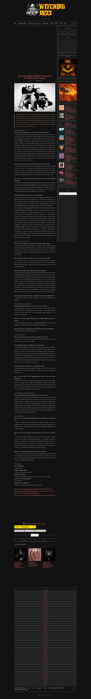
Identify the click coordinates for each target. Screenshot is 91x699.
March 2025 (45, 631)
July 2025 (45, 622)
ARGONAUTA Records (19, 530)
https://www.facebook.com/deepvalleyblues (27, 493)
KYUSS (56, 23)
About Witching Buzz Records (20, 687)
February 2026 (45, 605)
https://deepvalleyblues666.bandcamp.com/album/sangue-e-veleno (37, 491)
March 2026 (45, 602)
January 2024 (45, 665)
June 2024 (45, 653)
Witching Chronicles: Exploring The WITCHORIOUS (33, 564)
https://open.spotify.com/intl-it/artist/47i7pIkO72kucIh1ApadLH (35, 489)
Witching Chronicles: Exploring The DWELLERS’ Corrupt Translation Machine (70, 158)
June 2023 (45, 682)
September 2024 (45, 646)
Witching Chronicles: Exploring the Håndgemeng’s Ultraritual (69, 174)
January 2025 (45, 636)
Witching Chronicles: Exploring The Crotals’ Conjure (70, 124)
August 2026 (45, 590)
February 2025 (45, 634)
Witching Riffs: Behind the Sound (34, 23)
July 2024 (45, 651)
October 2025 (45, 614)
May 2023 (45, 684)
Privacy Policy (39, 687)
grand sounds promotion (40, 530)
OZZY (61, 23)
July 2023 (45, 680)
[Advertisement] (34, 36)
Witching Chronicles (22, 23)
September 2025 (45, 617)
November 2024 (45, 641)
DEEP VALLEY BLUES (29, 530)
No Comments (38, 80)
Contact (51, 23)
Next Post (45, 540)
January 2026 (45, 607)
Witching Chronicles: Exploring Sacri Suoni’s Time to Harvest (70, 117)
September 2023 (45, 675)
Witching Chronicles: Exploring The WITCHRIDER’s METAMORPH (69, 166)
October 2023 (45, 672)
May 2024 (45, 655)
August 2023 (45, 677)
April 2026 (45, 600)
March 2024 (45, 660)
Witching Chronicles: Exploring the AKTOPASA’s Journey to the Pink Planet (71, 109)
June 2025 (45, 624)
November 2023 (45, 670)
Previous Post (24, 540)
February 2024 (45, 663)
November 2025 (45, 612)
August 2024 (45, 648)
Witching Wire (45, 23)
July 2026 (45, 593)
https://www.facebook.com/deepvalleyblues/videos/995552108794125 (37, 495)
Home (15, 23)
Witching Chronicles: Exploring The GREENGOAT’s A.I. (69, 131)
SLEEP (65, 23)
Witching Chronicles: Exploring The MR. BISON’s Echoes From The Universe (70, 149)
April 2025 (45, 629)
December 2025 (45, 610)
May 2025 (45, 626)
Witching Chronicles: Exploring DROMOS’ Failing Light (71, 182)
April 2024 (45, 658)
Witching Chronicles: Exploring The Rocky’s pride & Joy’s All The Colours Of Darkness (69, 140)
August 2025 (45, 619)
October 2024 (45, 643)
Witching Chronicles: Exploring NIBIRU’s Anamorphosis (19, 565)
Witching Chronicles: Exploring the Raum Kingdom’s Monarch (48, 565)
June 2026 (45, 595)
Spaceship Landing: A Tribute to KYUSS (56, 687)
